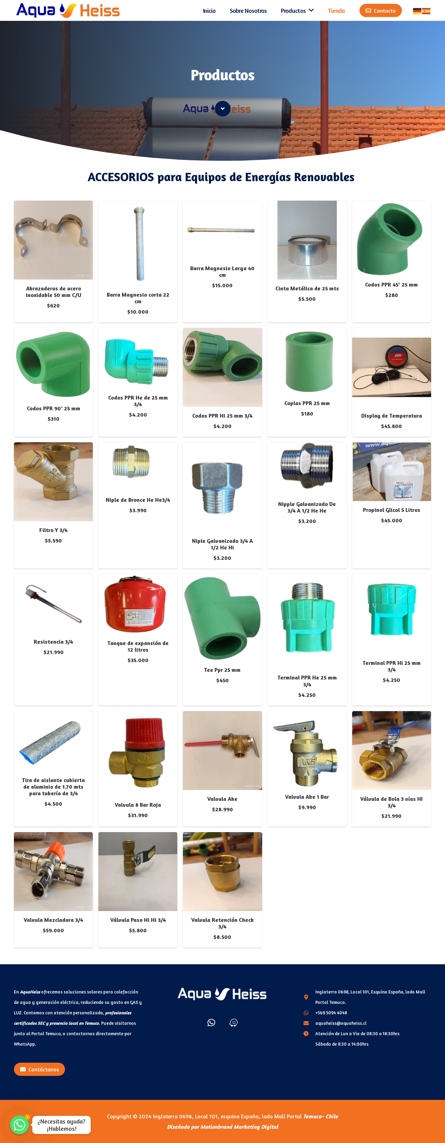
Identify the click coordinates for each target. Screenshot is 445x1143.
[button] (53, 316)
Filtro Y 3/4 (53, 529)
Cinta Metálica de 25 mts (307, 288)
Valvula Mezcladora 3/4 (53, 919)
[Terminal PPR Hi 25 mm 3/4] (391, 579)
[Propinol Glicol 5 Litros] (391, 447)
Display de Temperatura (391, 415)
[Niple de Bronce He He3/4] (137, 447)
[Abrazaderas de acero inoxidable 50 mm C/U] (53, 205)
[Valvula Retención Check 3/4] (222, 837)
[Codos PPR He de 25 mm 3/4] (137, 333)
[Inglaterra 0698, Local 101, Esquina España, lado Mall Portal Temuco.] (309, 997)
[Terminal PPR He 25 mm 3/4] (307, 579)
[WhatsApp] (211, 1022)
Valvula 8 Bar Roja (138, 804)
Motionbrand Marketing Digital (239, 1126)
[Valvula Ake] (222, 716)
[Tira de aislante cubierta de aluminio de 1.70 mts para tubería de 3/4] (53, 716)
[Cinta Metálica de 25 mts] (307, 205)
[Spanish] (426, 10)
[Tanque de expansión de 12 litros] (137, 579)
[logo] (68, 10)
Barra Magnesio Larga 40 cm (222, 271)
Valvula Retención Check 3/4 (222, 923)
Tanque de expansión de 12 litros (138, 646)
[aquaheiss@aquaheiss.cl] (309, 1023)
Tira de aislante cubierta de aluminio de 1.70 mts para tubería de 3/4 (53, 786)
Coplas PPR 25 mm (307, 403)
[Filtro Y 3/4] (53, 447)
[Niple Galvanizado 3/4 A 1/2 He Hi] (222, 447)
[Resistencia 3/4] (53, 579)
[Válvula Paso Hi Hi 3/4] (137, 837)
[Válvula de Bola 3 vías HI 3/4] (391, 716)
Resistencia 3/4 (53, 641)
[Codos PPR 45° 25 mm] (391, 205)
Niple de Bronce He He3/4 (138, 499)
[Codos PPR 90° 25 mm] (53, 333)
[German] (417, 10)
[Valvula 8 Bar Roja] (137, 716)
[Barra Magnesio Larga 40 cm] (222, 205)
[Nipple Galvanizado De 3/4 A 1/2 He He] (307, 447)
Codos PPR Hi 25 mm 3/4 (222, 415)
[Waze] (233, 1022)
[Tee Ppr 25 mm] (222, 579)
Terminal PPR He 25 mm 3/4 (307, 680)
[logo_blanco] (222, 994)
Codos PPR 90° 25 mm (53, 408)
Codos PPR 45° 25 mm (391, 284)
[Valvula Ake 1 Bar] (307, 716)
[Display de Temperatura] (391, 333)
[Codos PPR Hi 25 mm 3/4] (222, 333)
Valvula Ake (222, 798)
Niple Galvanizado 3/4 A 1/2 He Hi (222, 544)
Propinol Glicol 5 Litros (391, 509)
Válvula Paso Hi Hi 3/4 (138, 919)
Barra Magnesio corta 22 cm (138, 298)
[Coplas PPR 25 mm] (307, 333)
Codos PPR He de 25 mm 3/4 (138, 401)
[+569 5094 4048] (309, 1012)
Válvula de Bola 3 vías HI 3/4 (391, 802)
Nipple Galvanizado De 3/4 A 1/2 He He (307, 507)
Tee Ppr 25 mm (222, 669)
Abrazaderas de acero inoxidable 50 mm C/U (53, 291)
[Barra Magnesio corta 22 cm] (137, 205)
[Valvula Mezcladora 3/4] (53, 837)
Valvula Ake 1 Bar (307, 796)
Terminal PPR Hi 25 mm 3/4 (392, 666)
